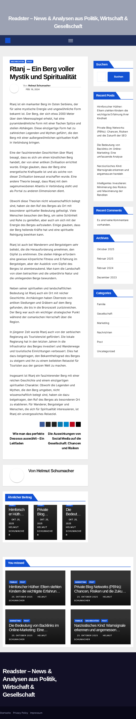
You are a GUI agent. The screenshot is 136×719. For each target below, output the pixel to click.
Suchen (102, 64)
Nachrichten (17, 61)
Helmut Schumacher (39, 85)
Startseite (5, 712)
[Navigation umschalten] (70, 40)
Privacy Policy (20, 712)
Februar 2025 (105, 258)
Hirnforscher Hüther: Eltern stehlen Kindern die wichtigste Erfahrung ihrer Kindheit (35, 591)
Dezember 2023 (107, 277)
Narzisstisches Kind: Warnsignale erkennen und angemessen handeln (113, 169)
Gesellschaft (104, 313)
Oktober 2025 (105, 249)
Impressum (36, 712)
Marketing (103, 322)
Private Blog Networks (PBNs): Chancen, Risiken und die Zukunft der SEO (112, 131)
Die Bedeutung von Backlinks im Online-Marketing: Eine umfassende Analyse (34, 630)
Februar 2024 (105, 267)
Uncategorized (106, 351)
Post (29, 61)
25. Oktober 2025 (22, 597)
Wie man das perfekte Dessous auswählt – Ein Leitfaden (27, 438)
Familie (101, 304)
